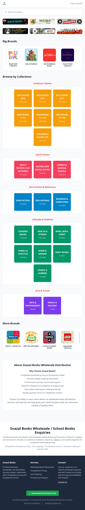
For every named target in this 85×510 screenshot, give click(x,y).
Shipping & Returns (53, 503)
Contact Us (62, 482)
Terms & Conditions (32, 503)
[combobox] (42, 12)
